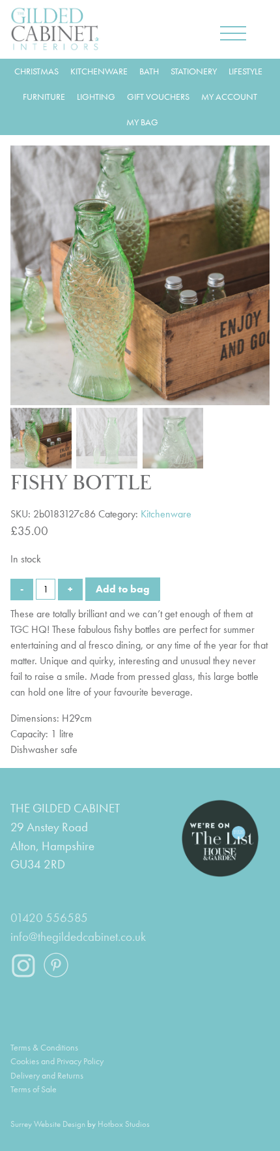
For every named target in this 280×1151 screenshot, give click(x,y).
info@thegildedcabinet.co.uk (78, 936)
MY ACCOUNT (229, 96)
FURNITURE (44, 96)
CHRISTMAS (36, 71)
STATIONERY (194, 71)
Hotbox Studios (124, 1123)
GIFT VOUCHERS (158, 96)
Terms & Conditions (44, 1047)
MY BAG (142, 122)
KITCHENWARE (99, 71)
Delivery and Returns (46, 1075)
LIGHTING (96, 96)
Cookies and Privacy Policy (57, 1061)
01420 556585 (49, 918)
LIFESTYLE (245, 71)
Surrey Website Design (47, 1123)
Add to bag (123, 589)
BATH (149, 71)
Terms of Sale (33, 1089)
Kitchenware (166, 514)
